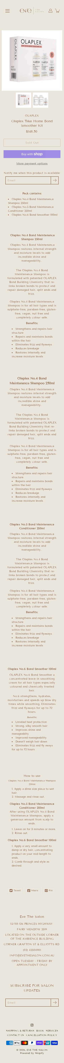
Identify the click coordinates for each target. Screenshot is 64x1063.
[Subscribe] (55, 180)
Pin (51, 890)
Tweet (17, 890)
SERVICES (52, 1030)
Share (34, 890)
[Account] (50, 11)
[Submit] (55, 1003)
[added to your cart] (57, 11)
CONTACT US (15, 1035)
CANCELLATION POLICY (41, 1035)
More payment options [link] (32, 163)
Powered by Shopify (32, 1053)
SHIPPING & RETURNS (20, 1030)
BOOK (40, 1030)
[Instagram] (32, 1025)
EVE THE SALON (37, 1050)
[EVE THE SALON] (32, 11)
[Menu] (7, 11)
